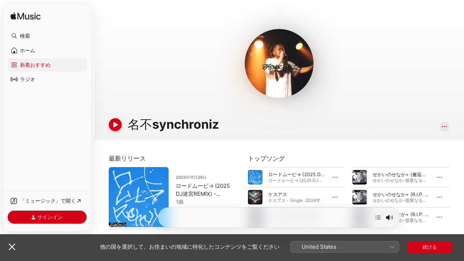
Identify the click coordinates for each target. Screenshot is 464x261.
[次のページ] (457, 197)
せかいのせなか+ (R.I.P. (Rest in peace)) (417, 194)
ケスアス (277, 194)
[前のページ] (241, 197)
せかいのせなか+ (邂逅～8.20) (405, 174)
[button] (47, 36)
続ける (430, 247)
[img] (26, 16)
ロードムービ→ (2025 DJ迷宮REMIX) (308, 174)
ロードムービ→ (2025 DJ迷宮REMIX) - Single (203, 193)
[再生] (115, 124)
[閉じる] (12, 247)
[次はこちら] (378, 217)
